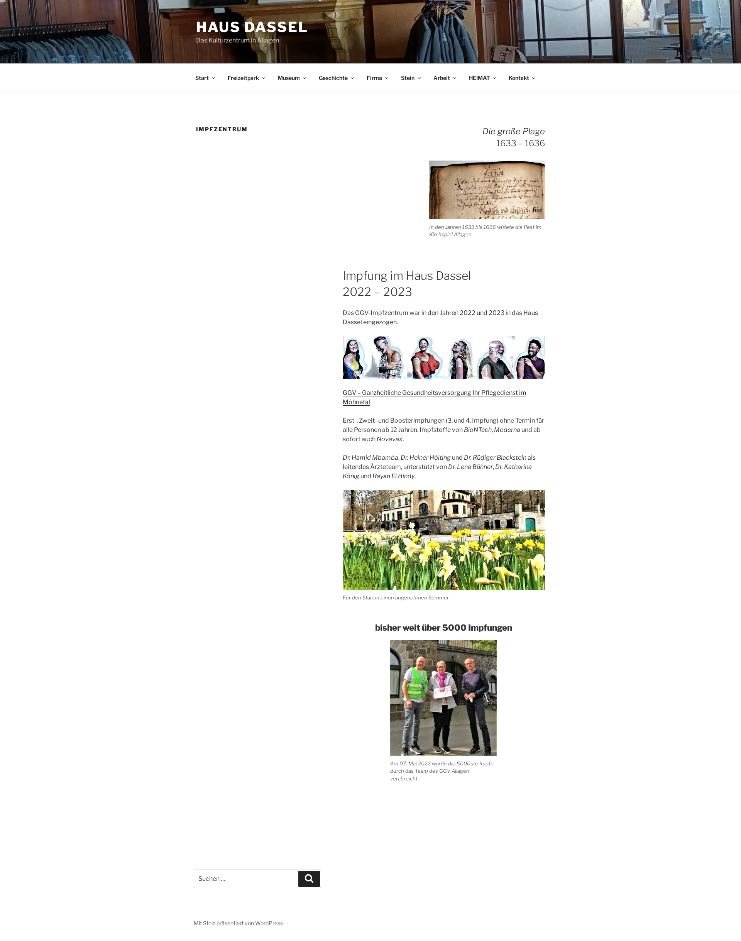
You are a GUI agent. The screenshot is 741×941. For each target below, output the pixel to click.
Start (202, 77)
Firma (374, 77)
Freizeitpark (243, 77)
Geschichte (333, 77)
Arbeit (441, 77)
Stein (407, 77)
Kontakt (519, 77)
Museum (289, 77)
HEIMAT (479, 77)
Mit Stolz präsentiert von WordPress (238, 923)
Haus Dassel (252, 27)
